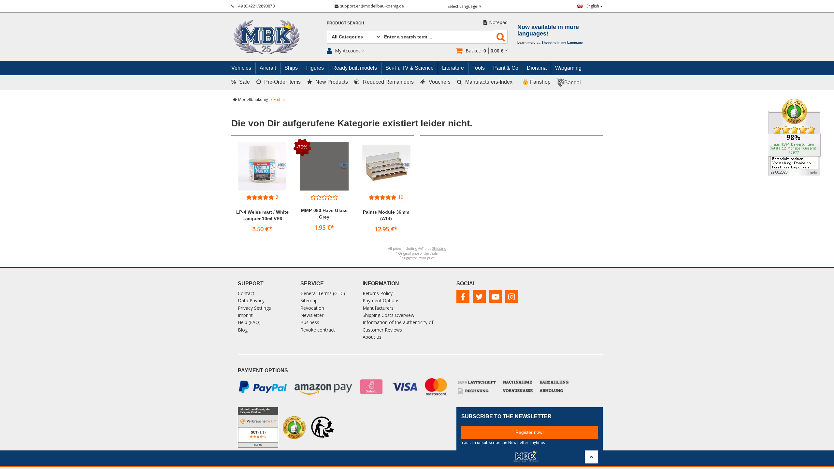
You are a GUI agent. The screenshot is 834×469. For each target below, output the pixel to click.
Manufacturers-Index (488, 82)
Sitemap (309, 300)
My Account (347, 51)
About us (372, 337)
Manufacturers (378, 308)
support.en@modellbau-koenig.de (372, 6)
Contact (246, 293)
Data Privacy (251, 300)
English (593, 6)
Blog (243, 330)
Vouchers (440, 82)
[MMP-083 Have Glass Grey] (324, 166)
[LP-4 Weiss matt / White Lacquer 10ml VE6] (262, 166)
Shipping (439, 248)
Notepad (498, 22)
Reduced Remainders (388, 82)
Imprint (245, 315)
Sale (240, 82)
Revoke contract (317, 330)
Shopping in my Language (562, 42)
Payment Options (381, 300)
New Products (331, 82)
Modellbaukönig (253, 99)
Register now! (529, 432)
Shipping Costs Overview (388, 315)
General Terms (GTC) (322, 293)
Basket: (484, 51)
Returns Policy (378, 293)
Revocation (312, 308)
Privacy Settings (254, 308)
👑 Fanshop (536, 82)
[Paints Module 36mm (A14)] (386, 166)
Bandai (572, 82)
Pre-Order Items (282, 82)
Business (309, 322)
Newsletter (312, 315)
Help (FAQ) (249, 322)
